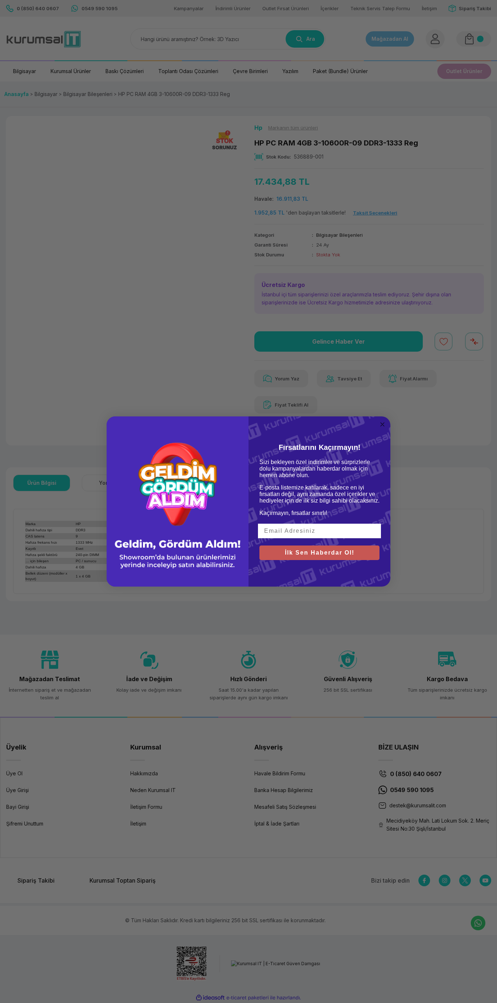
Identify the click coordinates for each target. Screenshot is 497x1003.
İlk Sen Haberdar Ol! (319, 553)
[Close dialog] (382, 424)
